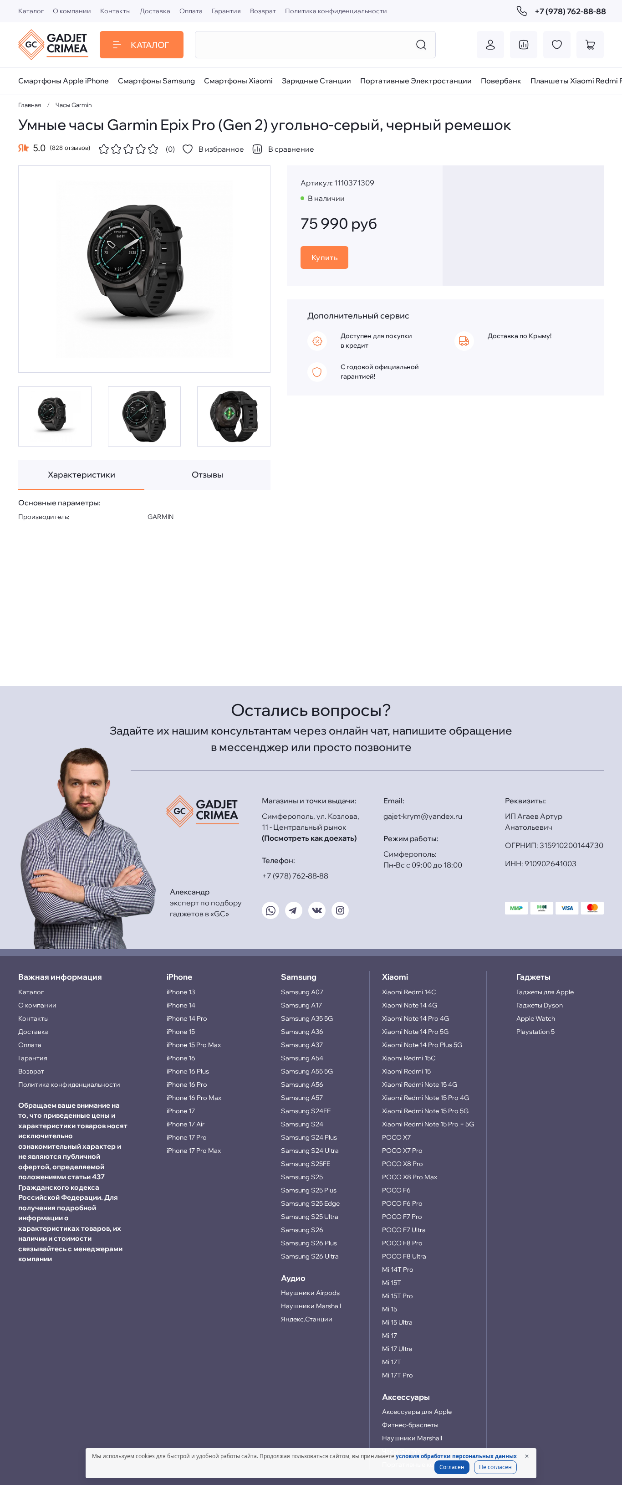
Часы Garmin (74, 104)
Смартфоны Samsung (156, 80)
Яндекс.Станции (306, 1319)
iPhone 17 (181, 1111)
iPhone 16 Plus (188, 1071)
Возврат (263, 11)
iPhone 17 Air (185, 1124)
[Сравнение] (523, 44)
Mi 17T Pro (397, 1375)
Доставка (155, 11)
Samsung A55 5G (307, 1071)
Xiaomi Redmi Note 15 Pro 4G (425, 1098)
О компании (72, 11)
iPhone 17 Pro (187, 1137)
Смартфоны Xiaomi (238, 80)
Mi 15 (389, 1309)
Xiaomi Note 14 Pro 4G (415, 1018)
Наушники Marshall (311, 1306)
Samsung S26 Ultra (310, 1256)
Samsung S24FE (306, 1111)
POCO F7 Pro (402, 1217)
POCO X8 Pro (402, 1164)
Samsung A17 (301, 1005)
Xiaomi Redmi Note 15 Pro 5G (425, 1111)
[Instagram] (340, 910)
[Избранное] (557, 44)
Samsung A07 (302, 992)
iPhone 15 (181, 1032)
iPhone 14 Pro (187, 1018)
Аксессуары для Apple (417, 1412)
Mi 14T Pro (397, 1269)
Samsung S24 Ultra (310, 1150)
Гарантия (226, 11)
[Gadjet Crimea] (53, 44)
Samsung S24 (302, 1124)
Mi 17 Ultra (397, 1349)
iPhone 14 (181, 1005)
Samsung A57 (302, 1098)
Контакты (115, 11)
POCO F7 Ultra (404, 1230)
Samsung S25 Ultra (309, 1217)
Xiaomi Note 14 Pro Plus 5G (422, 1045)
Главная (29, 104)
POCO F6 (396, 1190)
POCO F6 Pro (402, 1203)
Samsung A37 (302, 1045)
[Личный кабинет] (490, 44)
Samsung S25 (302, 1177)
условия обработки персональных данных (456, 1456)
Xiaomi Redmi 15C (408, 1058)
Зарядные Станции (316, 80)
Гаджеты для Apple (545, 992)
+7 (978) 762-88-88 (569, 11)
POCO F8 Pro (402, 1243)
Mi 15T (391, 1283)
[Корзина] (590, 44)
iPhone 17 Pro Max (194, 1150)
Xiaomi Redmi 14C (409, 992)
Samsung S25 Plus (308, 1190)
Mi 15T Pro (397, 1296)
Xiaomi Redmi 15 (406, 1071)
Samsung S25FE (305, 1164)
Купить (324, 257)
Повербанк (501, 80)
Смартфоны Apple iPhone (63, 80)
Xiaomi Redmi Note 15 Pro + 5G (428, 1124)
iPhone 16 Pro (187, 1084)
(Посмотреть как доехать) (309, 838)
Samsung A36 (302, 1032)
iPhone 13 (181, 992)
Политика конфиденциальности (336, 11)
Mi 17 (389, 1335)
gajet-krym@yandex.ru (422, 816)
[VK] (317, 910)
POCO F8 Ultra (404, 1256)
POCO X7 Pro (402, 1150)
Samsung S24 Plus (309, 1137)
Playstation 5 (535, 1032)
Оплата (191, 11)
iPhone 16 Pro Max (194, 1098)
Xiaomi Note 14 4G (409, 1005)
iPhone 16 (181, 1058)
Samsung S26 (302, 1230)
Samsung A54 (302, 1058)
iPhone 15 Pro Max (194, 1045)
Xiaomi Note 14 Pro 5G (415, 1032)
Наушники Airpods (310, 1293)
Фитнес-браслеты (410, 1425)
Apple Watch (535, 1018)
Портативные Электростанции (416, 80)
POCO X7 (396, 1137)
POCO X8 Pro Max (409, 1177)
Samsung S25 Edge (310, 1203)
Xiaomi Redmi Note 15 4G (419, 1084)
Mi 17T (391, 1362)
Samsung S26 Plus (309, 1243)
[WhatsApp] (270, 910)
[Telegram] (293, 910)
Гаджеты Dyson (539, 1005)
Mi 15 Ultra (397, 1322)
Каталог (31, 11)
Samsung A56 (302, 1084)
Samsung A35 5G (307, 1018)
